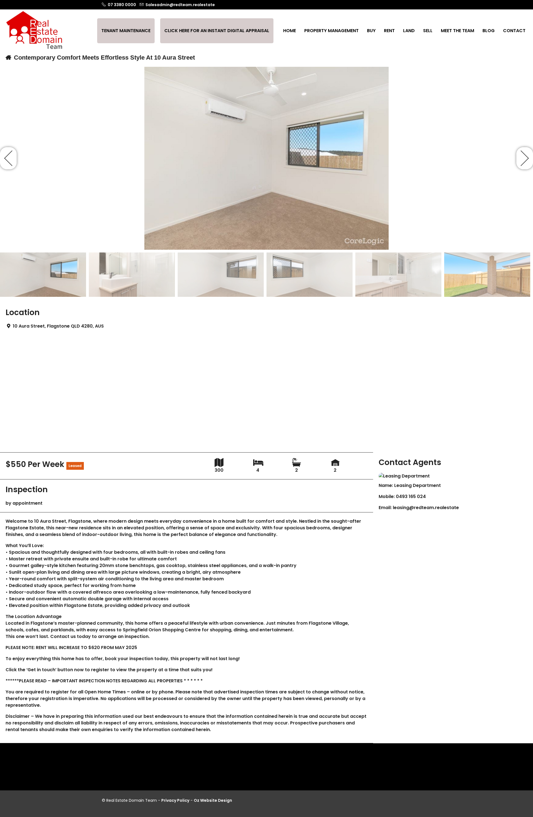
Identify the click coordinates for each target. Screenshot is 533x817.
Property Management (331, 30)
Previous (8, 158)
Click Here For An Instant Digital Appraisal (216, 30)
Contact (514, 30)
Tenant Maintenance (125, 30)
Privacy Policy (175, 800)
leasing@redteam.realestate (426, 507)
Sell (428, 30)
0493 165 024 (411, 496)
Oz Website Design (213, 800)
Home (289, 30)
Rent (389, 30)
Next (524, 158)
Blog (488, 30)
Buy (371, 30)
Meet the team (457, 30)
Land (409, 30)
